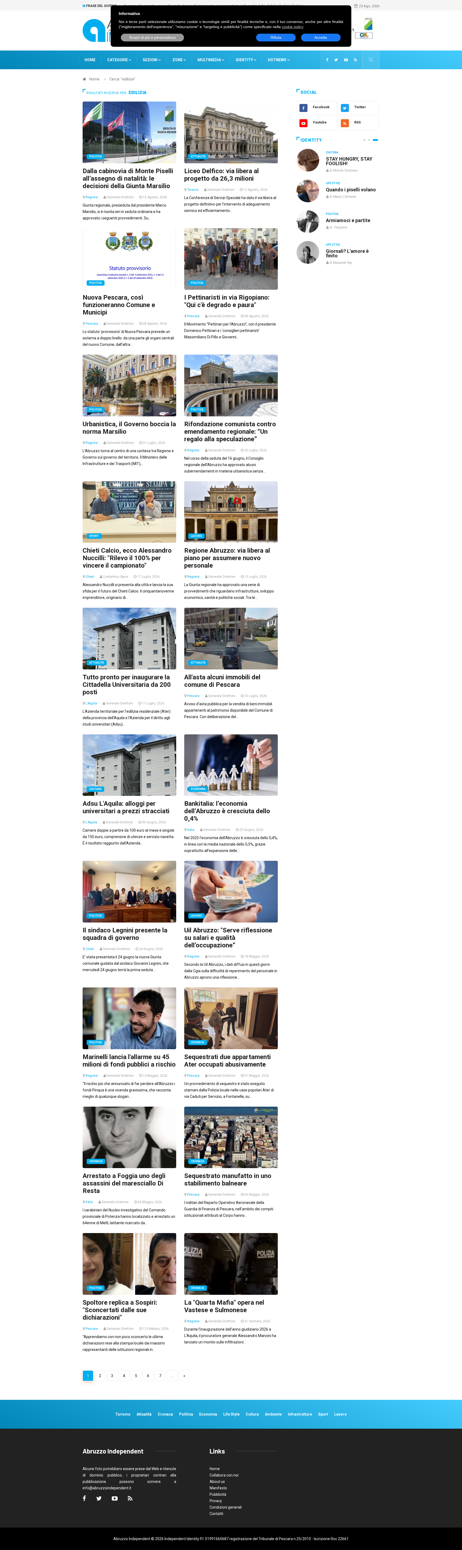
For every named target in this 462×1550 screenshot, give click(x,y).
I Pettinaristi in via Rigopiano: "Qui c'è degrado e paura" (227, 301)
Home (89, 60)
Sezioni (150, 60)
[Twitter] (336, 60)
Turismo (122, 1414)
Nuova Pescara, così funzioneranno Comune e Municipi (119, 305)
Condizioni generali (226, 1507)
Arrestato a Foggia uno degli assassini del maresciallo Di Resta (124, 1183)
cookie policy (292, 27)
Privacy (216, 1501)
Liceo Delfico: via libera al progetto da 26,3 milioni (221, 174)
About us (217, 1481)
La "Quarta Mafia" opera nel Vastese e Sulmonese (224, 1306)
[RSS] (355, 60)
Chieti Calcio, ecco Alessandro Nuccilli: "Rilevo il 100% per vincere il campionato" (127, 558)
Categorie (118, 60)
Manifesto (218, 1488)
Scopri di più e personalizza (152, 37)
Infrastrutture (300, 1414)
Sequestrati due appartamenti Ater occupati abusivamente (227, 1060)
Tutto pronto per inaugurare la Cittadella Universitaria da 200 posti (127, 684)
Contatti (216, 1514)
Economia (198, 789)
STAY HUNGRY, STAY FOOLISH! (349, 161)
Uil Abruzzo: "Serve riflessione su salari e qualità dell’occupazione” (228, 938)
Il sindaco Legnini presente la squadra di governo (125, 934)
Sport (94, 535)
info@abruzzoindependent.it (107, 1488)
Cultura (95, 789)
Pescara (92, 324)
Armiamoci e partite (348, 220)
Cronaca (197, 1042)
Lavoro (196, 535)
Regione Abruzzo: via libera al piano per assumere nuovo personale (227, 558)
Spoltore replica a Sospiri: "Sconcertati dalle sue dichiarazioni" (120, 1310)
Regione (92, 197)
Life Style (333, 183)
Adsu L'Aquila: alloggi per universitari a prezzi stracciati (126, 807)
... (172, 1376)
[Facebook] (327, 60)
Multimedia (210, 60)
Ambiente (273, 1414)
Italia (190, 830)
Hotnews (277, 60)
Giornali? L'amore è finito (347, 253)
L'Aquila (91, 703)
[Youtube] (346, 60)
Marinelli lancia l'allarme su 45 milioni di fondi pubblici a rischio (129, 1060)
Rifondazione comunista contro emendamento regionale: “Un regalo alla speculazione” (230, 431)
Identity (244, 60)
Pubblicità (218, 1494)
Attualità (198, 156)
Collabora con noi (224, 1475)
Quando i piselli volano (351, 189)
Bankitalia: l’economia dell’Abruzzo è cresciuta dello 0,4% (227, 811)
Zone (177, 60)
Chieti (90, 577)
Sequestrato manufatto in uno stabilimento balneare (227, 1179)
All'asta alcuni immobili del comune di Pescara (222, 680)
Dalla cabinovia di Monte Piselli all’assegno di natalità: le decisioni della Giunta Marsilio (128, 178)
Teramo (192, 190)
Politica (95, 156)
